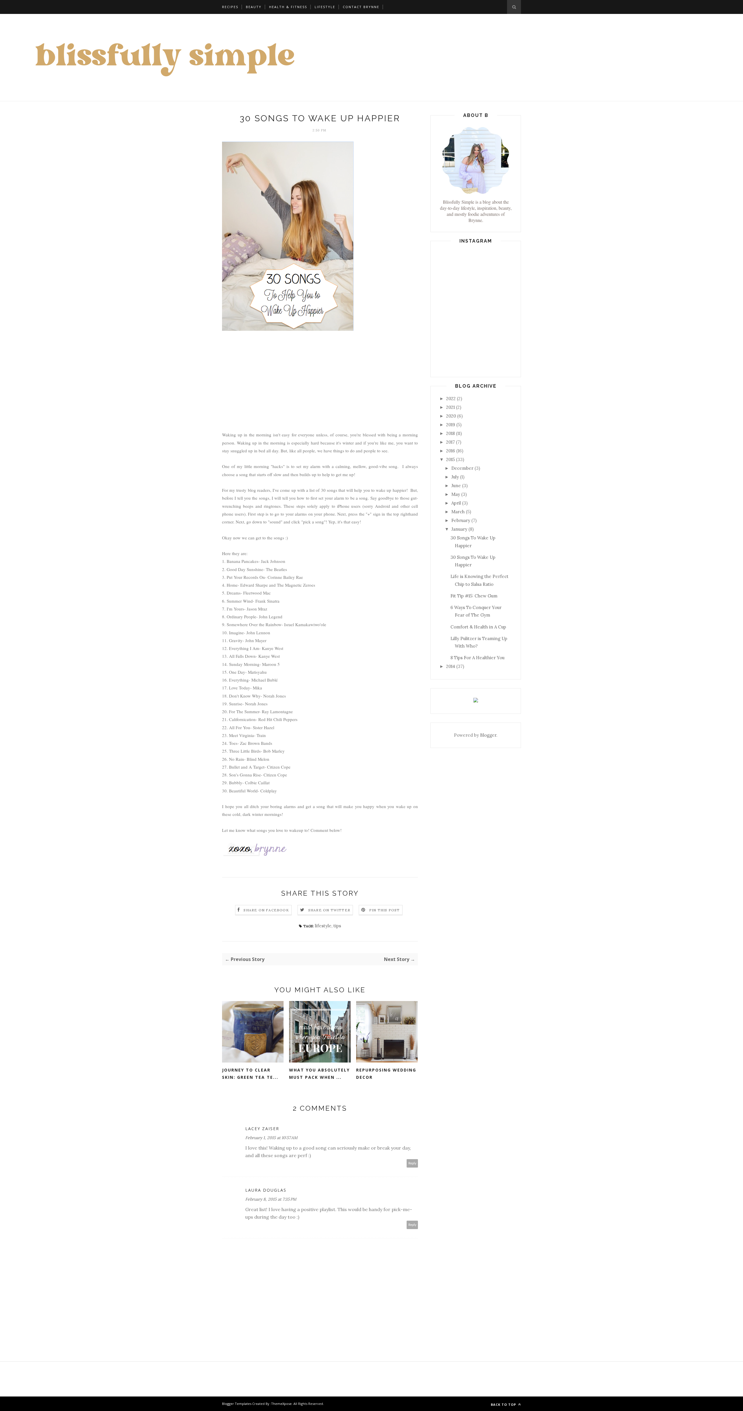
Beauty (254, 7)
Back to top (504, 1404)
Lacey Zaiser (262, 1128)
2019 (450, 424)
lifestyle (325, 7)
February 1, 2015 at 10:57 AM (271, 1137)
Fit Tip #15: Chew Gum (473, 596)
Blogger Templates (236, 1403)
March (458, 511)
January (459, 529)
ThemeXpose (281, 1403)
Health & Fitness (288, 7)
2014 (450, 666)
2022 (451, 398)
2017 (450, 442)
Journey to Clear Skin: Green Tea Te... (250, 1073)
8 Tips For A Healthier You (477, 657)
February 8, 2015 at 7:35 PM (270, 1199)
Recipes (230, 7)
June (456, 485)
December (462, 468)
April (456, 503)
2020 (451, 416)
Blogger (488, 735)
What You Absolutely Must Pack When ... (319, 1073)
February (460, 520)
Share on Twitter (329, 910)
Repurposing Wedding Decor (386, 1073)
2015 (450, 459)
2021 (450, 407)
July (455, 477)
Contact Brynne (361, 7)
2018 (450, 433)
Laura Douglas (265, 1190)
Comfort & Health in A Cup (478, 627)
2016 (450, 451)
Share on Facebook (266, 910)
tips (337, 925)
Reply (412, 1163)
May (455, 494)
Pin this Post (384, 910)
